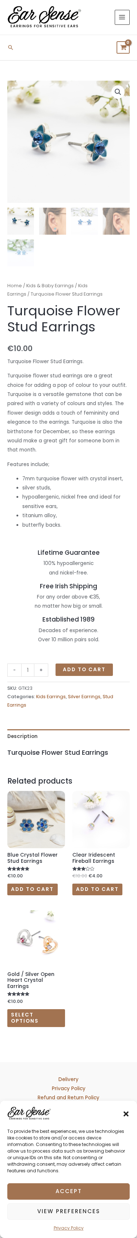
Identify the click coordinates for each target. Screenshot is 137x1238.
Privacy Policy (69, 1228)
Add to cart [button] (32, 889)
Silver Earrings (84, 696)
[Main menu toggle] (122, 17)
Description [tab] (22, 736)
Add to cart (84, 669)
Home (14, 285)
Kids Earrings (51, 696)
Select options (25, 1018)
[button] (126, 1113)
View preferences (68, 1211)
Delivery (68, 1079)
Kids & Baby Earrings (50, 285)
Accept (69, 1191)
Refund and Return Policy (68, 1097)
